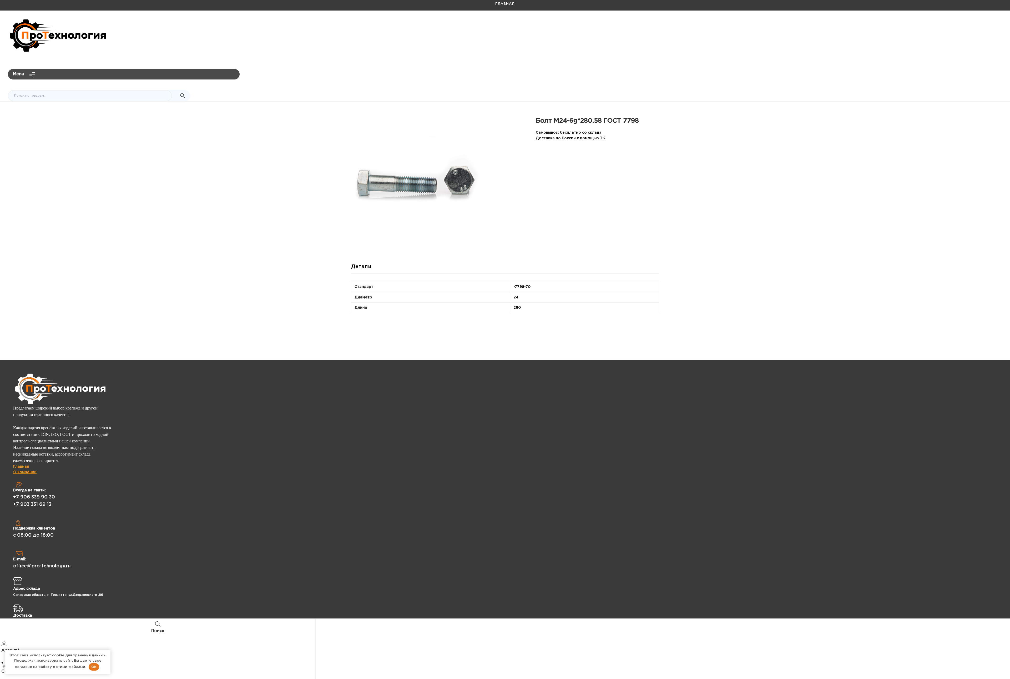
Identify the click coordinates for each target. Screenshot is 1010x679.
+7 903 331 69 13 (32, 504)
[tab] (361, 268)
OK (94, 667)
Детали (361, 266)
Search (182, 96)
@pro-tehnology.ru (980, 25)
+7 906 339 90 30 (34, 497)
